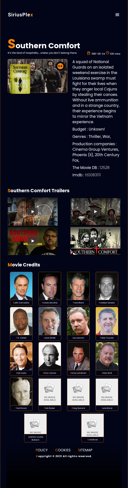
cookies (63, 450)
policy (42, 450)
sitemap (85, 450)
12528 (105, 167)
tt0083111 (93, 175)
